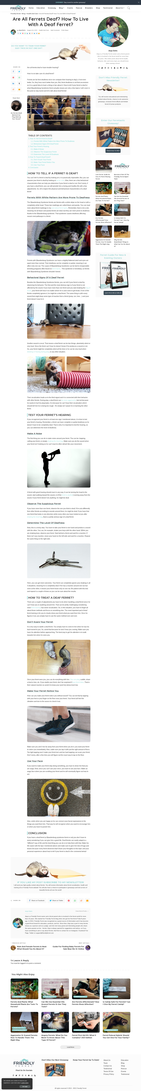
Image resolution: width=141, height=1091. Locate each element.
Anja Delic (22, 30)
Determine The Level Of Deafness (46, 154)
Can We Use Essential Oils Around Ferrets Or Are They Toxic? (121, 198)
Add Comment (55, 30)
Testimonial (108, 1069)
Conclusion (34, 167)
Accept (25, 1086)
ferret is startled (67, 495)
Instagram (74, 930)
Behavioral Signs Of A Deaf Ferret (46, 144)
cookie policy (24, 1083)
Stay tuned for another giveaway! (70, 2)
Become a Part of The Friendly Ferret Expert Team (121, 177)
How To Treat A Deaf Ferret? (40, 157)
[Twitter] (19, 71)
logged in (23, 963)
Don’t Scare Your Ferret (42, 159)
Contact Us (108, 1066)
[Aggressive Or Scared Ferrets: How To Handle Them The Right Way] (104, 231)
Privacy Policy (109, 1074)
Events (123, 1071)
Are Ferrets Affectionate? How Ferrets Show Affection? (104, 220)
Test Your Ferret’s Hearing (39, 146)
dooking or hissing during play (38, 352)
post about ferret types (59, 208)
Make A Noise (39, 149)
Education (124, 1060)
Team (106, 1063)
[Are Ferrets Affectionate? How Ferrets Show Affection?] (104, 210)
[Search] (128, 8)
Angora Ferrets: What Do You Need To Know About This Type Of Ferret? (54, 1037)
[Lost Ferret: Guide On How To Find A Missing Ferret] (104, 166)
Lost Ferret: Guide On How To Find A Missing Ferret (103, 177)
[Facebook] (13, 71)
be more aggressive (68, 400)
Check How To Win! (113, 150)
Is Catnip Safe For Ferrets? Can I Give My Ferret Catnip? (121, 220)
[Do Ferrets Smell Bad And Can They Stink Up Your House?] (16, 105)
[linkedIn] (13, 83)
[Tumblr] (19, 83)
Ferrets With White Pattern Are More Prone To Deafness (54, 141)
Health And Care (44, 30)
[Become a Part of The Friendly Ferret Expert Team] (122, 166)
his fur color (60, 180)
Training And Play (19, 1030)
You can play (74, 679)
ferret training (36, 607)
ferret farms (56, 269)
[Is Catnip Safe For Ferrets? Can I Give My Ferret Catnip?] (122, 210)
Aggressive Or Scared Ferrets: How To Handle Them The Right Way (103, 242)
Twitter (31, 933)
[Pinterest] (13, 77)
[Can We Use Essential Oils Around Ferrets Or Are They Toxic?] (122, 188)
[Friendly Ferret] (18, 8)
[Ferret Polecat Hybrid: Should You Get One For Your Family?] (116, 1022)
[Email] (19, 89)
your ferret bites (78, 682)
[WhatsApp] (19, 77)
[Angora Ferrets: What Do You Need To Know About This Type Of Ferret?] (55, 1022)
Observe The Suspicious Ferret (45, 152)
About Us (107, 1060)
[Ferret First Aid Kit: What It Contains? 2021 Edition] (86, 1022)
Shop (123, 1066)
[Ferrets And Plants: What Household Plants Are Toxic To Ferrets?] (104, 188)
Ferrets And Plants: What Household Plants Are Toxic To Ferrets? (103, 198)
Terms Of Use (108, 1071)
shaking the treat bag (55, 441)
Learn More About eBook (113, 293)
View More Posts (81, 911)
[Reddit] (13, 89)
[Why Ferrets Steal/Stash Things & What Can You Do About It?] (122, 231)
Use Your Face (39, 165)
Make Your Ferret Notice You (44, 162)
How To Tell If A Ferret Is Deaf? (41, 139)
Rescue (124, 1069)
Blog (122, 1063)
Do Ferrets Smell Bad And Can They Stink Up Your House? (16, 116)
